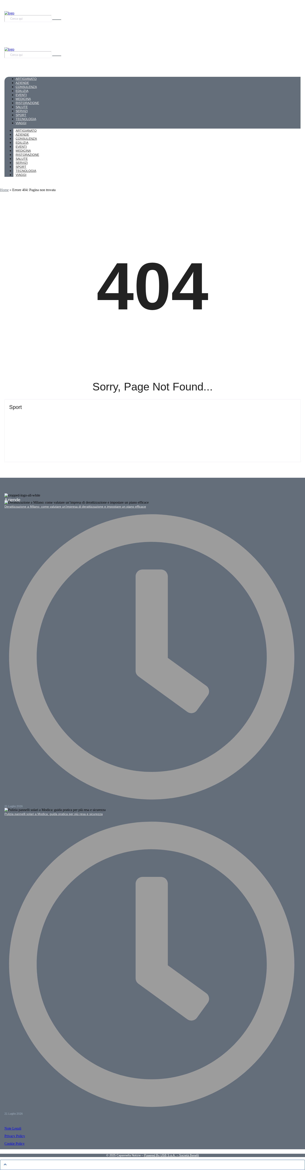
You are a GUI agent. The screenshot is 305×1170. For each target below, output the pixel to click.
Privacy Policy (14, 1136)
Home (4, 190)
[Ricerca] (56, 19)
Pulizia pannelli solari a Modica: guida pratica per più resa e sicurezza (53, 814)
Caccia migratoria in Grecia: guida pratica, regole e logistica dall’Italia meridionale (86, 435)
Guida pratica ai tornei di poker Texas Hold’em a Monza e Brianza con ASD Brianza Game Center (100, 415)
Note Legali (12, 1128)
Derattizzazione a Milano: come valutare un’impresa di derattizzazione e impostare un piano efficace (75, 506)
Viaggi (21, 175)
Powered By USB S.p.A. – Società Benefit (171, 1155)
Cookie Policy (14, 1143)
